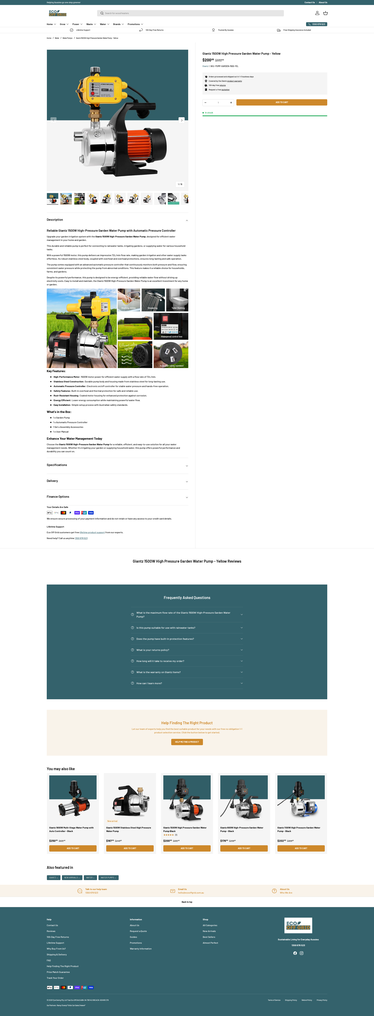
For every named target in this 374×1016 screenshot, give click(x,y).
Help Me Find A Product (187, 742)
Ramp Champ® (62, 1005)
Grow (62, 24)
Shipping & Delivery (57, 954)
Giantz (205, 66)
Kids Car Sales (74, 1005)
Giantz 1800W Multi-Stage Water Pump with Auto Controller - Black (71, 829)
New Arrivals (72, 877)
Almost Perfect (210, 942)
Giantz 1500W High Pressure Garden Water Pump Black (185, 829)
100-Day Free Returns (58, 936)
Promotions (134, 24)
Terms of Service (274, 1000)
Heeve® (82, 1005)
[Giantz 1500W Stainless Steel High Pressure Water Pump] (130, 799)
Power (75, 24)
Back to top (187, 902)
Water (103, 24)
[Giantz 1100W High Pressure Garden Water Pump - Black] (301, 799)
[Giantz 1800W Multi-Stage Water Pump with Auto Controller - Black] (73, 799)
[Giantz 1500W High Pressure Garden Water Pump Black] (187, 799)
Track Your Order (55, 977)
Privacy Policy (322, 1000)
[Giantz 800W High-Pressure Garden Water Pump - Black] (244, 799)
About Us (323, 2)
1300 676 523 (81, 538)
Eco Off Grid (75, 1000)
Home (50, 24)
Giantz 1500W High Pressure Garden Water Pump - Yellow (97, 38)
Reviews (51, 931)
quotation (225, 89)
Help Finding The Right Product (63, 966)
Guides (133, 936)
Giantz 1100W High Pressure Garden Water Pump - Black (298, 829)
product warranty (234, 81)
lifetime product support (92, 532)
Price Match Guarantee (58, 972)
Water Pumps (67, 38)
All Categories (210, 925)
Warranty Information (141, 948)
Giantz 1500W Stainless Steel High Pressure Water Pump (128, 829)
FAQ (49, 960)
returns (223, 85)
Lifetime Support (55, 942)
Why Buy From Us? (56, 948)
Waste (89, 24)
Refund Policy (307, 1000)
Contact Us (310, 2)
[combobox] (190, 13)
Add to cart (282, 102)
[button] (325, 13)
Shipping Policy (291, 1000)
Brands (117, 24)
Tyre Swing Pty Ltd (60, 1000)
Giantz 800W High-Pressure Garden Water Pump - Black (241, 829)
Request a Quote (138, 931)
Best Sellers (209, 936)
